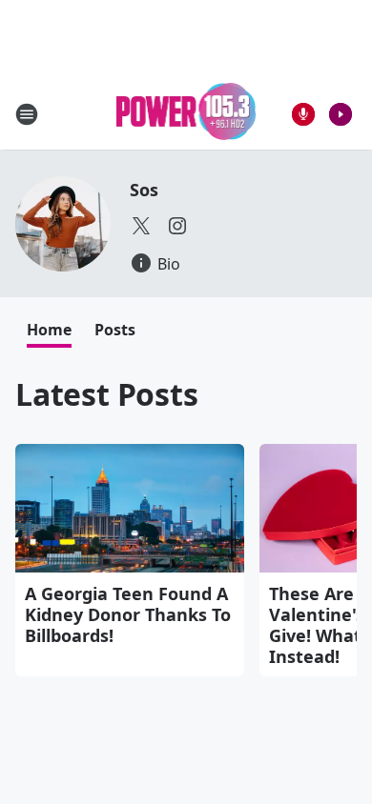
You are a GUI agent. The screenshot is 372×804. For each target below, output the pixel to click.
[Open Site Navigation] (26, 114)
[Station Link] (186, 114)
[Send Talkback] (303, 114)
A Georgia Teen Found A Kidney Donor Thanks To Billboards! (128, 614)
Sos (143, 189)
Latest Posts (106, 393)
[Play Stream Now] (340, 114)
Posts (114, 329)
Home (49, 329)
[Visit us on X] (141, 225)
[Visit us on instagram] (177, 225)
